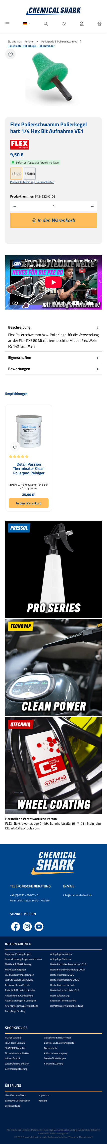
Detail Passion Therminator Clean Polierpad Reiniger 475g (29, 468)
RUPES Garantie (13, 1037)
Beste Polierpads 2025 (62, 975)
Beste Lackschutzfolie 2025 (64, 990)
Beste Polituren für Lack (62, 985)
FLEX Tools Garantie (15, 1043)
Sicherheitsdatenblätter (17, 1053)
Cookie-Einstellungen (55, 1058)
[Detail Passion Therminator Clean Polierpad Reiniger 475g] (29, 431)
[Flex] (53, 145)
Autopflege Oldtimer (60, 959)
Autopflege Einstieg (15, 1011)
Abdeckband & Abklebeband (19, 995)
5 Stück (30, 173)
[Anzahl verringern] (14, 206)
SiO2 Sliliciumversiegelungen (19, 975)
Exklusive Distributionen (17, 1100)
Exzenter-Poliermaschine (63, 1000)
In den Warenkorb (28, 503)
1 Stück (16, 173)
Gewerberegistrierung (16, 1069)
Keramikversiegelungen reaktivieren (23, 959)
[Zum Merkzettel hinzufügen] (10, 54)
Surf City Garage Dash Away (19, 980)
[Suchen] (46, 24)
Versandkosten (61, 1130)
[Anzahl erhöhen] (92, 206)
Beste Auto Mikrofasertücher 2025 (68, 964)
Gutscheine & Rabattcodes (57, 1037)
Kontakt (43, 1100)
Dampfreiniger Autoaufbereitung (66, 1006)
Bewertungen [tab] (19, 369)
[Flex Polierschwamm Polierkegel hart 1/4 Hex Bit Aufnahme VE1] (53, 78)
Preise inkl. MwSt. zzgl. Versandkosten (32, 182)
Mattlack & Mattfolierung (18, 964)
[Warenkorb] (99, 24)
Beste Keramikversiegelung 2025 (67, 969)
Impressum (44, 1095)
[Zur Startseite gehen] (53, 11)
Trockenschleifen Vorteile (17, 985)
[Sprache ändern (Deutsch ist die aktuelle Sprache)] (26, 24)
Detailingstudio (12, 1106)
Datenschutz (50, 1048)
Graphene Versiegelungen (18, 954)
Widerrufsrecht (12, 1058)
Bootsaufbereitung (59, 995)
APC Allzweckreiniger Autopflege (21, 1006)
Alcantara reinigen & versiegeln (20, 1000)
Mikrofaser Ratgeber (15, 969)
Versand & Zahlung (53, 1063)
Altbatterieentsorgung (55, 1053)
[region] (53, 78)
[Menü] (7, 24)
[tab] (53, 337)
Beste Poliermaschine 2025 (64, 980)
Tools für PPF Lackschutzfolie (20, 990)
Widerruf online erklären (17, 1063)
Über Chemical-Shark (15, 1095)
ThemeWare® (86, 1137)
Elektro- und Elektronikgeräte (59, 1043)
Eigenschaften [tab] (19, 357)
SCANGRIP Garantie (15, 1048)
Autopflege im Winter (61, 954)
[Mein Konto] (81, 24)
